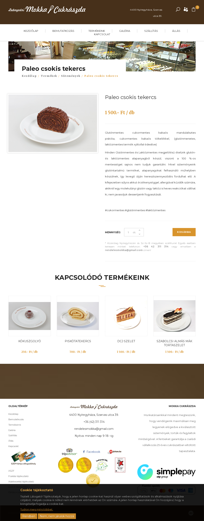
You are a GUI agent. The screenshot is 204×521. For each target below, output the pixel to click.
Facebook (93, 452)
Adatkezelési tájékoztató (21, 481)
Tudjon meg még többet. (36, 509)
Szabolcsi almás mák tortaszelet (174, 343)
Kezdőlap (29, 75)
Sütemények (70, 75)
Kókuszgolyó (29, 341)
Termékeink (14, 424)
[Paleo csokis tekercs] (52, 124)
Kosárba (184, 232)
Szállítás (12, 435)
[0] (193, 10)
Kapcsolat (13, 446)
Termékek (49, 75)
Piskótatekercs (78, 341)
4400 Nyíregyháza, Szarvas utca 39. (146, 12)
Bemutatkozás (16, 419)
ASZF (11, 470)
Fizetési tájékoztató (18, 476)
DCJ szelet (126, 341)
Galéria (12, 430)
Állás (10, 440)
